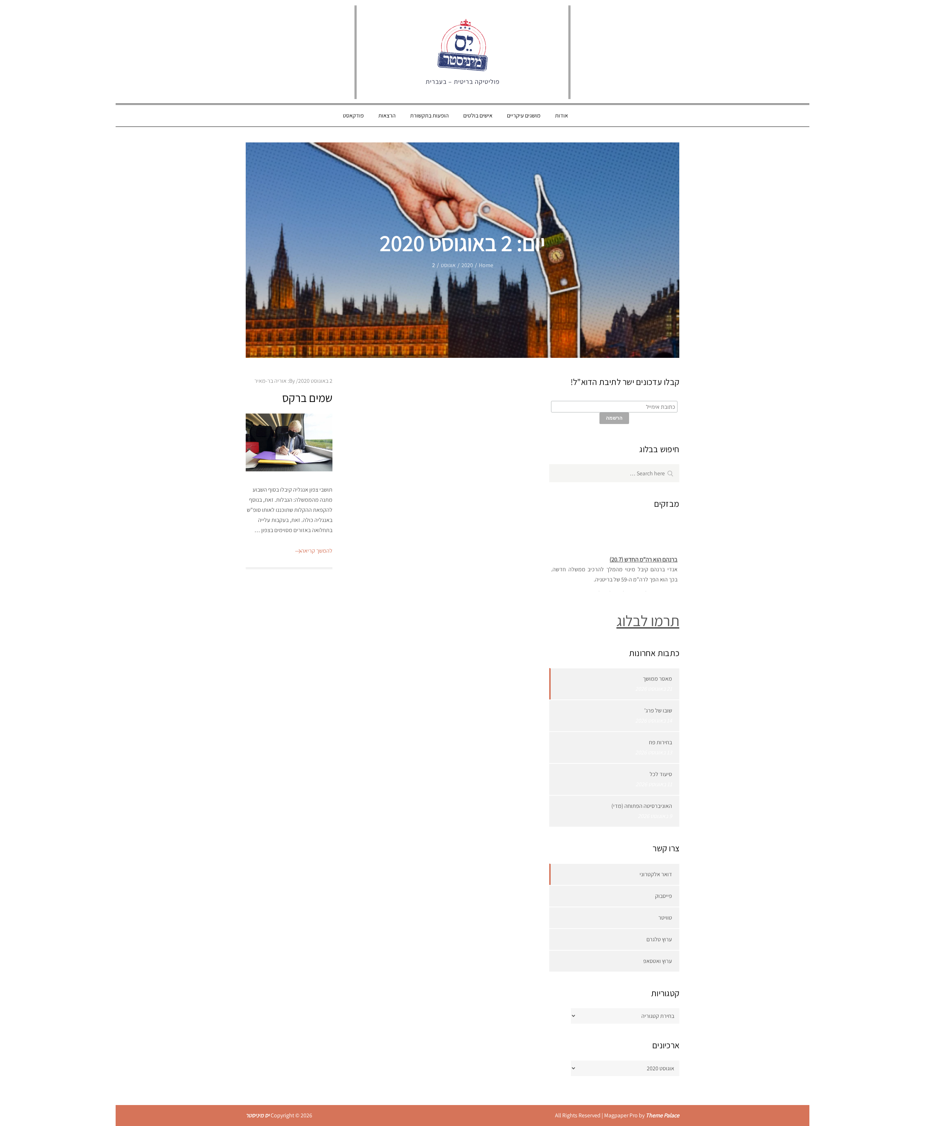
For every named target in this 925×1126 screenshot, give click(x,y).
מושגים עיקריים (524, 115)
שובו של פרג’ (658, 710)
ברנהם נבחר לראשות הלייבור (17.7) (637, 588)
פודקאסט (353, 115)
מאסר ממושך (657, 678)
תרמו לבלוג (647, 620)
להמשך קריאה (316, 551)
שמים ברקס (307, 397)
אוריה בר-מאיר (270, 381)
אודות (561, 115)
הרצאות (387, 115)
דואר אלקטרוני (656, 874)
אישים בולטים (477, 115)
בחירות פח (660, 742)
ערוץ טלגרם (659, 939)
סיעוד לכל (661, 774)
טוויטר (665, 917)
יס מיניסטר (258, 1115)
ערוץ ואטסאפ (657, 961)
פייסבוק (663, 896)
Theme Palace (662, 1115)
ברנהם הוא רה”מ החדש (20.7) (643, 554)
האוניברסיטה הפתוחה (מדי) (641, 806)
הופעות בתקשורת (429, 115)
